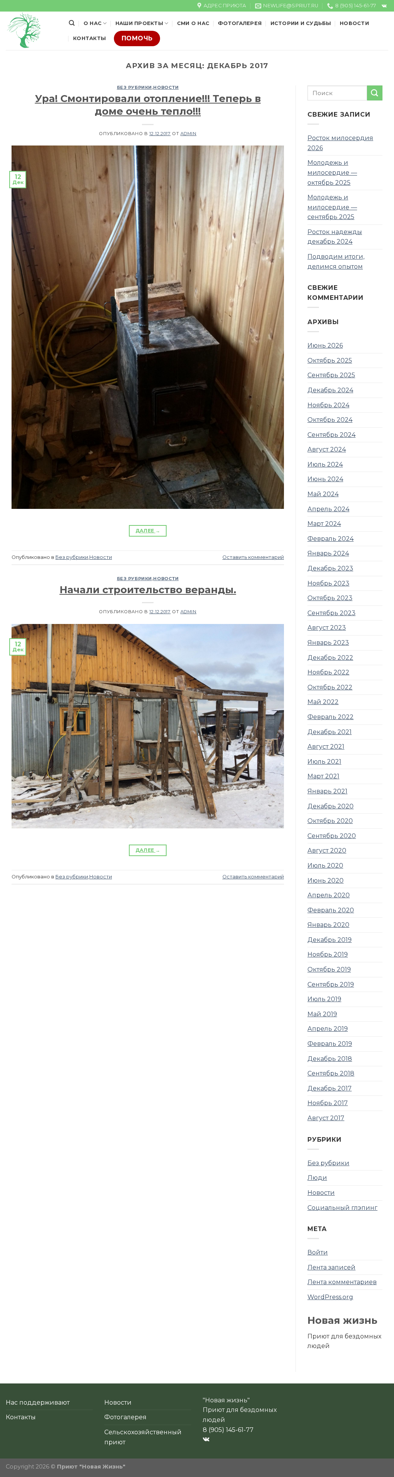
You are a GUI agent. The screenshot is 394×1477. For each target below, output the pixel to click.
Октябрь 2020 (330, 821)
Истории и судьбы (300, 23)
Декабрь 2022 (330, 657)
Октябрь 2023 (329, 598)
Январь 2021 (327, 791)
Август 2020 (326, 850)
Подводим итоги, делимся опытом (335, 261)
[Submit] (374, 92)
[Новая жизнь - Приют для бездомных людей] (31, 31)
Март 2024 (324, 523)
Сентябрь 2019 (330, 984)
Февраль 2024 (330, 538)
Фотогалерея (240, 23)
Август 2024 (326, 449)
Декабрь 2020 (330, 806)
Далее (147, 531)
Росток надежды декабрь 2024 (334, 237)
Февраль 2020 (330, 910)
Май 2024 (323, 494)
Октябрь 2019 (329, 969)
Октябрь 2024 (329, 419)
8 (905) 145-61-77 (228, 1430)
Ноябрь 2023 (328, 583)
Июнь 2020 (325, 880)
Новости (354, 23)
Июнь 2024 (325, 479)
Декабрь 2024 (330, 390)
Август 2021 (325, 746)
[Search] (72, 23)
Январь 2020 (328, 924)
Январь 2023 (328, 642)
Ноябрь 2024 (328, 405)
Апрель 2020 (328, 895)
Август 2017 (325, 1118)
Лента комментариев (342, 1282)
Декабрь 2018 (329, 1058)
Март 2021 (323, 776)
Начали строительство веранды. (148, 589)
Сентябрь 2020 (331, 836)
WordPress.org (330, 1297)
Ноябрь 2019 (327, 954)
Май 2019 (322, 1014)
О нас (92, 23)
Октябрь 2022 (329, 687)
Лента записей (331, 1267)
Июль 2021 (324, 761)
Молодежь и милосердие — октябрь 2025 (332, 172)
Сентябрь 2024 (331, 434)
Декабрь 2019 (329, 939)
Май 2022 (323, 702)
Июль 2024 (325, 464)
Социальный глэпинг (342, 1207)
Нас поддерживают (38, 1402)
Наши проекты (139, 23)
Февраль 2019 (329, 1043)
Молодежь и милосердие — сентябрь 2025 (332, 207)
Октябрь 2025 (329, 360)
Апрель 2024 (328, 509)
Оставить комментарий (253, 557)
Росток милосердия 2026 (340, 143)
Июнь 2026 (325, 345)
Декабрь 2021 (329, 732)
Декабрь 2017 (329, 1088)
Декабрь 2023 (330, 568)
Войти (317, 1252)
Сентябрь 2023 (331, 613)
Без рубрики (134, 87)
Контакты (89, 38)
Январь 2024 (328, 553)
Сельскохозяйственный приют (143, 1437)
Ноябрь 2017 (327, 1103)
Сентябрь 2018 (330, 1073)
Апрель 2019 (327, 1028)
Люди (317, 1177)
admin (188, 133)
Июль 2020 (325, 865)
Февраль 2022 (330, 717)
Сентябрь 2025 (331, 375)
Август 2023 (326, 627)
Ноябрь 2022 (328, 672)
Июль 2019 (324, 999)
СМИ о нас (193, 23)
